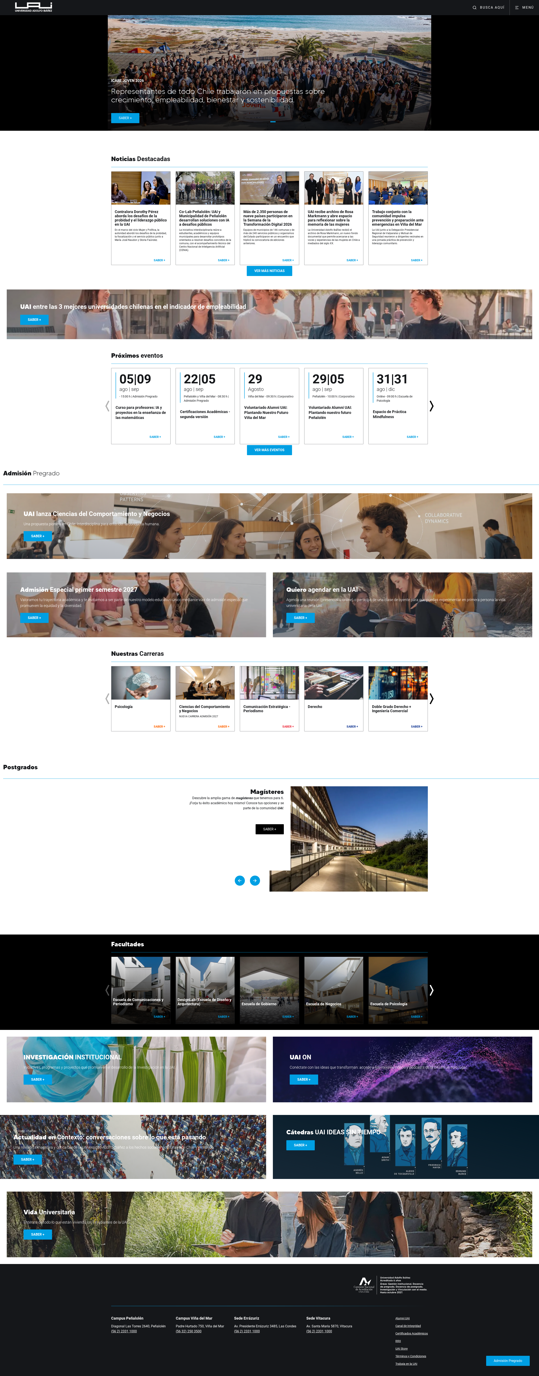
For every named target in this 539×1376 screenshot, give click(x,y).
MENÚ (528, 7)
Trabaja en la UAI (406, 1363)
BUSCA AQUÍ (492, 7)
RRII (398, 1341)
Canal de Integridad (408, 1326)
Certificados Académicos (411, 1333)
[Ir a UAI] (26, 7)
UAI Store (401, 1348)
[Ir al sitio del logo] (53, 7)
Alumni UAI (402, 1318)
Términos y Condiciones (410, 1356)
